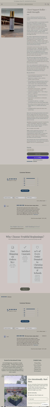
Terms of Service (37, 403)
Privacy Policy (30, 403)
